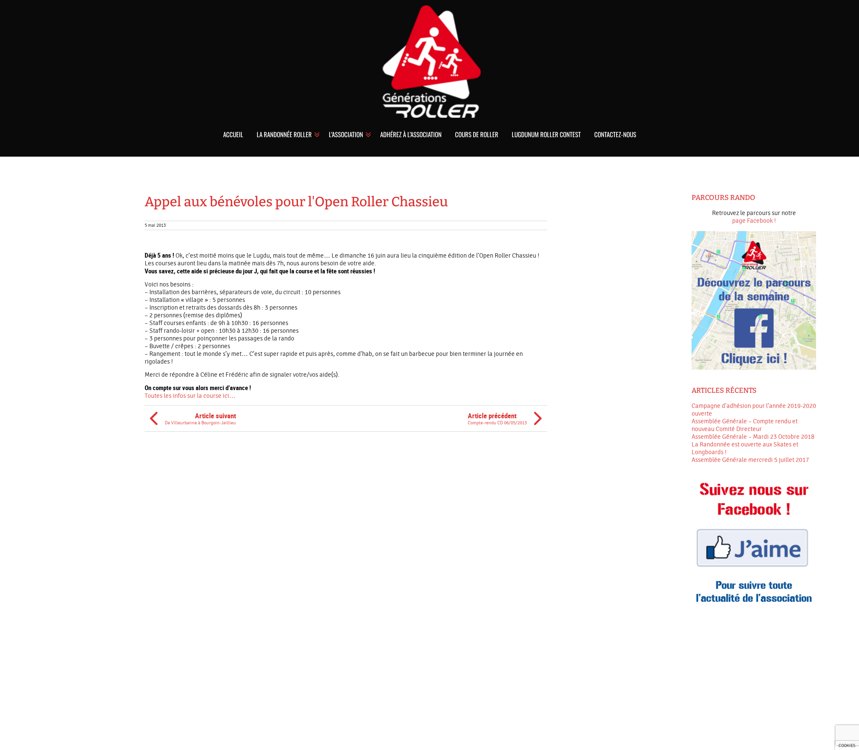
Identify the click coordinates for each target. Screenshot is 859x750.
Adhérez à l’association (411, 134)
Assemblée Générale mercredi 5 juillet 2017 (750, 460)
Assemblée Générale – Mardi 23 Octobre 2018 (753, 436)
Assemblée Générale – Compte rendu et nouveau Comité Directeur (745, 425)
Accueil (233, 134)
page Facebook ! (754, 220)
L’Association (346, 134)
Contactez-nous (615, 134)
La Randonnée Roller (284, 134)
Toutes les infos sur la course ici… (190, 395)
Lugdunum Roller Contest (546, 134)
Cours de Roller (476, 134)
